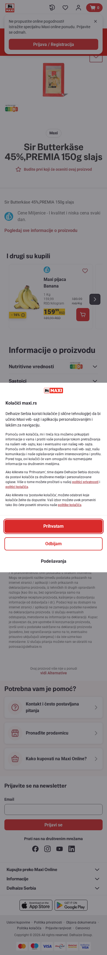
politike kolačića (69, 505)
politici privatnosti (85, 482)
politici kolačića (16, 487)
